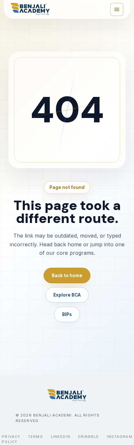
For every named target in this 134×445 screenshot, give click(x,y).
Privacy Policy (11, 439)
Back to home (67, 275)
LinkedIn (60, 436)
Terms (35, 436)
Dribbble (88, 436)
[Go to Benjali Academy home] (67, 395)
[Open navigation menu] (116, 9)
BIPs (67, 314)
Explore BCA (67, 295)
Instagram (119, 436)
